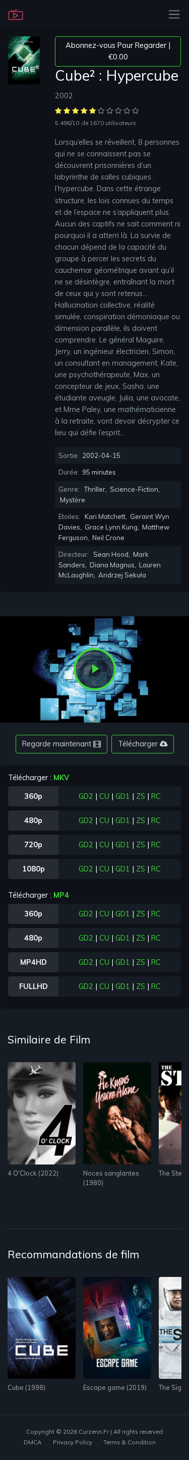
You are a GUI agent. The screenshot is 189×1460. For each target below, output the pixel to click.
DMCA (32, 1442)
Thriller (94, 489)
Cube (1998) (26, 1387)
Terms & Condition (129, 1442)
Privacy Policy (72, 1442)
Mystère (72, 500)
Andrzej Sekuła (122, 575)
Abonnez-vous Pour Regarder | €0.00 (118, 51)
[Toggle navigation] (171, 14)
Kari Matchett (105, 516)
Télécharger (139, 743)
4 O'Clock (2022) (33, 1173)
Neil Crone (108, 538)
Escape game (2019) (115, 1387)
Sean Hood (111, 554)
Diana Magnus (112, 565)
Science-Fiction (134, 489)
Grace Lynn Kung (111, 527)
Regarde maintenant (57, 743)
